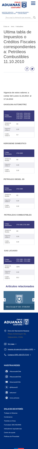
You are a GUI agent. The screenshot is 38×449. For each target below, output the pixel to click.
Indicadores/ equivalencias (13, 429)
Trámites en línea (10, 421)
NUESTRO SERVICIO (7, 12)
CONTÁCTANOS (22, 13)
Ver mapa (11, 344)
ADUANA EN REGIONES (22, 12)
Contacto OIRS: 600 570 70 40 (18, 355)
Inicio (12, 26)
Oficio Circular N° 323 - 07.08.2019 (18, 307)
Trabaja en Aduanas (10, 413)
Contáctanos (8, 417)
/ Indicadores (19, 26)
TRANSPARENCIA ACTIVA (9, 13)
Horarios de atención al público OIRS (20, 349)
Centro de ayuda (9, 432)
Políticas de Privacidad (11, 436)
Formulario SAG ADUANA (12, 425)
